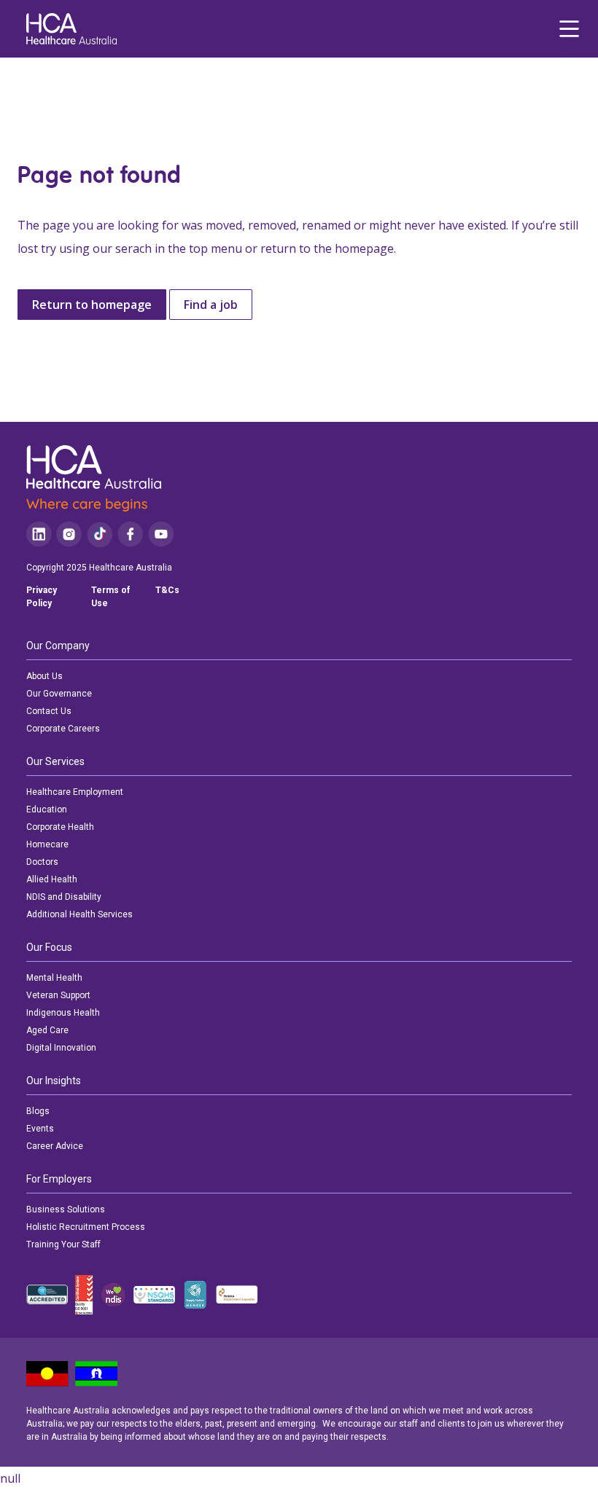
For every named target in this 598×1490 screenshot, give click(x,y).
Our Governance (59, 694)
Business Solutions (65, 1209)
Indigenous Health (63, 1013)
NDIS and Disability (63, 897)
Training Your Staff (63, 1244)
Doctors (42, 862)
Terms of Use (110, 596)
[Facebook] (130, 534)
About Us (44, 676)
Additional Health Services (79, 914)
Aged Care (47, 1030)
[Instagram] (69, 534)
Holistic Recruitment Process (85, 1227)
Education (46, 809)
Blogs (38, 1111)
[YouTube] (161, 534)
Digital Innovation (61, 1048)
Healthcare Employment (74, 792)
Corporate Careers (63, 729)
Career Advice (54, 1146)
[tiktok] (99, 534)
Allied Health (51, 879)
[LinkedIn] (39, 534)
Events (40, 1129)
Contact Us (48, 711)
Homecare (47, 844)
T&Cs (167, 590)
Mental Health (54, 978)
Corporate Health (60, 827)
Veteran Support (58, 995)
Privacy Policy (41, 596)
